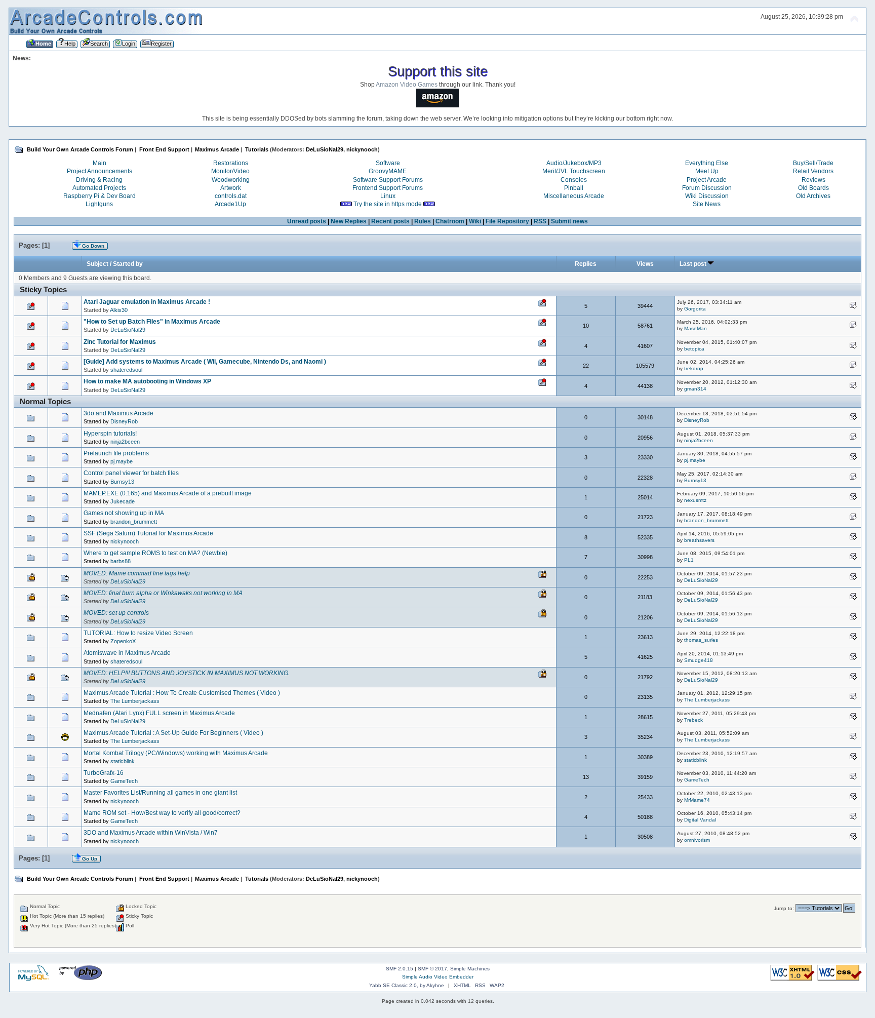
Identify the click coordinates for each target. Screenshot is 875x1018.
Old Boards (813, 187)
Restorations (230, 163)
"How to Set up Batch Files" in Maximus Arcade (152, 321)
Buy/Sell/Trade (813, 163)
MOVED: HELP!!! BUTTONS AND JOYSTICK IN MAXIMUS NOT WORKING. (187, 673)
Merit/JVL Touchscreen (573, 171)
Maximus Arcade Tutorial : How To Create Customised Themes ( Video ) (182, 692)
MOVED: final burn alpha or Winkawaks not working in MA (163, 593)
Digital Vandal (700, 820)
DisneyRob (124, 421)
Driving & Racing (99, 179)
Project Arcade (707, 179)
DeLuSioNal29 (324, 149)
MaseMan (695, 328)
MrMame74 (697, 800)
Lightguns (99, 204)
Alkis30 (119, 310)
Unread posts (306, 221)
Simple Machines (470, 968)
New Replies (349, 221)
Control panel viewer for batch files (131, 473)
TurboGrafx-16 (104, 772)
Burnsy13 (122, 482)
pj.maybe (121, 461)
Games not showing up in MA (124, 513)
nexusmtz (695, 500)
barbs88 (120, 561)
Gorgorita (695, 308)
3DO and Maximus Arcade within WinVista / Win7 (151, 832)
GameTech (124, 781)
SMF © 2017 (432, 968)
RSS (540, 221)
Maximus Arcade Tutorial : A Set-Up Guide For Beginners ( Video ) (173, 732)
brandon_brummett (133, 522)
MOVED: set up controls (116, 612)
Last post (694, 263)
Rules (422, 221)
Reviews (813, 179)
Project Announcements (99, 171)
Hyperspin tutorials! (110, 433)
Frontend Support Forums (387, 187)
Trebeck (693, 720)
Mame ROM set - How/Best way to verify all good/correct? (162, 812)
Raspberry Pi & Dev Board (99, 196)
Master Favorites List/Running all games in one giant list (160, 792)
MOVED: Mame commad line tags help (137, 573)
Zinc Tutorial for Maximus (120, 341)
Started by (128, 263)
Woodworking (231, 179)
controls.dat (231, 196)
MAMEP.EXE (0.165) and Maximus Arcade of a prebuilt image (168, 493)
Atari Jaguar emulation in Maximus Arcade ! (147, 301)
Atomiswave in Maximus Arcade (127, 652)
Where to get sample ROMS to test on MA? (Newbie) (155, 553)
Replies (585, 263)
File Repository (507, 221)
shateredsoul (126, 370)
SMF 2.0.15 (399, 968)
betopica (694, 348)
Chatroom (449, 221)
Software (388, 163)
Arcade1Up (230, 204)
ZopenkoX (123, 641)
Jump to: (784, 908)
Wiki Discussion (707, 196)
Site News (707, 204)
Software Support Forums (388, 179)
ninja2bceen (125, 442)
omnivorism (697, 840)
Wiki (475, 221)
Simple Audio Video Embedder (437, 977)
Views (645, 263)
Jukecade (122, 501)
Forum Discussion (707, 187)
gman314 (695, 388)
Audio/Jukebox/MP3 (574, 163)
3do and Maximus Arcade (118, 413)
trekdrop (693, 368)
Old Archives (813, 196)
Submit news (569, 221)
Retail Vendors (813, 171)
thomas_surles (701, 640)
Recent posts (390, 221)
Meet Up (707, 171)
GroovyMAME (388, 171)
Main (99, 163)
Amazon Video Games (406, 84)
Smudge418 (698, 660)
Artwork (230, 187)
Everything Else (706, 163)
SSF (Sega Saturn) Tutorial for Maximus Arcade (148, 533)
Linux (387, 196)
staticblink (122, 761)
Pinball (573, 187)
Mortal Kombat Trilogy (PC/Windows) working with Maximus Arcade (176, 753)
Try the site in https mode (387, 204)
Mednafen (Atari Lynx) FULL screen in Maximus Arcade (159, 713)
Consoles (574, 179)
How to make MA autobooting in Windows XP (147, 381)
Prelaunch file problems (116, 453)
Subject (97, 263)
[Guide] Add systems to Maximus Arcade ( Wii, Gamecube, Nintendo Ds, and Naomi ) (205, 361)
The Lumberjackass (135, 701)
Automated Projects (99, 187)
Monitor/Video (230, 171)
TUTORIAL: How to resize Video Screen (138, 633)
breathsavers (699, 540)
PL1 (689, 560)
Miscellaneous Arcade (573, 196)
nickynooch (362, 149)
